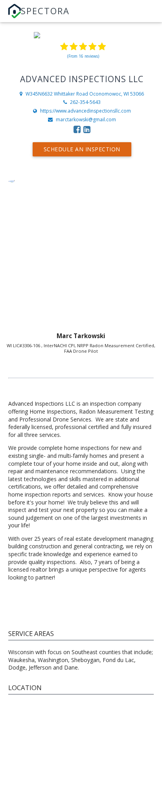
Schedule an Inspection (82, 149)
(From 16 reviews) (83, 56)
